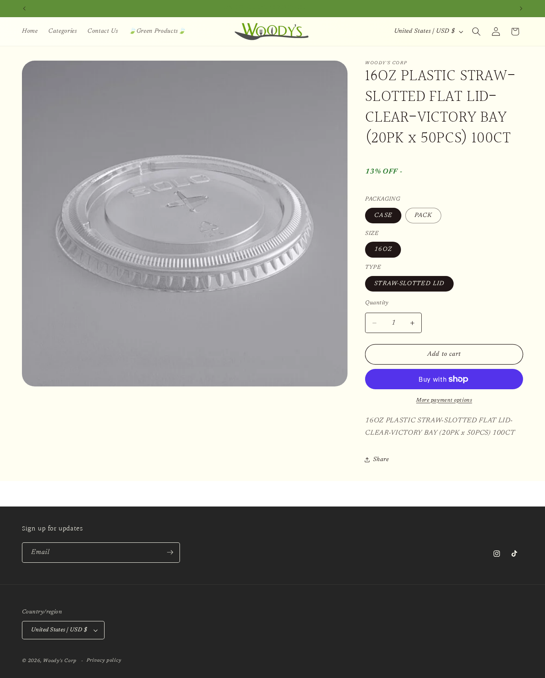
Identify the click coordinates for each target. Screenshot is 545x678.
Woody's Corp (59, 660)
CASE (383, 216)
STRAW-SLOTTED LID (409, 284)
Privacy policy (104, 660)
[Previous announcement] (24, 8)
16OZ (382, 249)
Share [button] (381, 460)
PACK (423, 216)
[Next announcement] (521, 8)
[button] (476, 31)
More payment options (444, 400)
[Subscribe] (170, 552)
